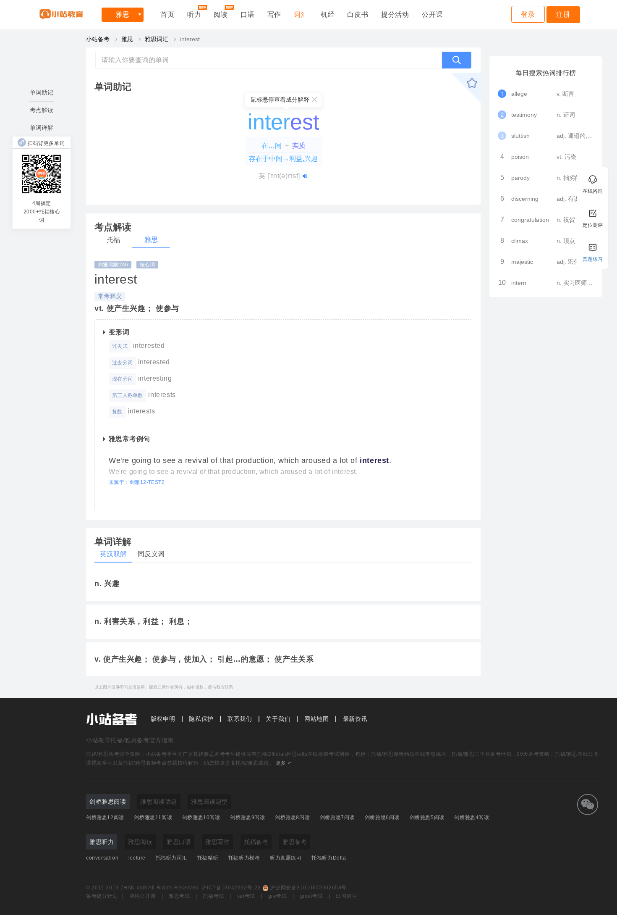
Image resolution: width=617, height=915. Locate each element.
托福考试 (213, 896)
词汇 (301, 14)
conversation (102, 858)
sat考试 (246, 896)
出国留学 (346, 896)
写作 (274, 14)
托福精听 (207, 858)
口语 (248, 14)
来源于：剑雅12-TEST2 (137, 482)
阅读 (221, 14)
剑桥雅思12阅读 (105, 817)
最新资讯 (355, 718)
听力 (194, 14)
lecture (137, 858)
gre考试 (277, 896)
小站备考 (98, 39)
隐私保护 (201, 718)
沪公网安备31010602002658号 (308, 888)
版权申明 (163, 718)
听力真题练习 (286, 858)
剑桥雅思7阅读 (337, 817)
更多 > (283, 763)
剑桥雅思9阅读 (247, 817)
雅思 (122, 14)
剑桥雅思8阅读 (292, 817)
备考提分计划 (102, 896)
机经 (328, 14)
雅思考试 (179, 896)
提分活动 (395, 14)
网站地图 (316, 718)
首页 (167, 14)
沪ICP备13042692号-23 (231, 888)
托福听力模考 (244, 858)
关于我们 (278, 718)
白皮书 (357, 14)
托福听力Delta (328, 858)
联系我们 (239, 718)
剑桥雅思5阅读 (427, 817)
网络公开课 (142, 896)
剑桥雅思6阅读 (382, 817)
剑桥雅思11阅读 (153, 817)
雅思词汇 (156, 39)
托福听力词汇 (172, 858)
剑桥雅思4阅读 (471, 817)
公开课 (432, 14)
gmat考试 (311, 896)
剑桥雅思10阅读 (201, 817)
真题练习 (593, 259)
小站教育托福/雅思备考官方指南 (130, 740)
